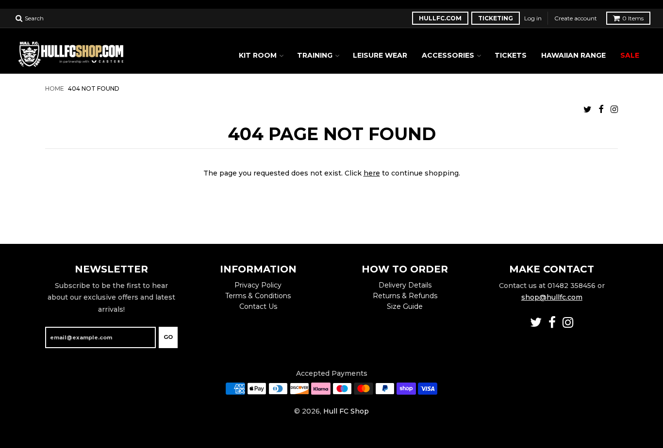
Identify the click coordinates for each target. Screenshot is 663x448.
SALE (629, 55)
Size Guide (405, 306)
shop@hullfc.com (551, 297)
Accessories (448, 55)
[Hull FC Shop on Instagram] (614, 109)
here (372, 173)
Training (314, 55)
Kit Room (258, 55)
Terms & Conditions (258, 295)
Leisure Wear (380, 55)
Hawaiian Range (573, 55)
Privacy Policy (258, 285)
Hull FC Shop (346, 411)
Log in (533, 18)
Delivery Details (405, 285)
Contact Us (258, 306)
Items (633, 18)
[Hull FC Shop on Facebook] (601, 109)
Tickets (511, 55)
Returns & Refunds (405, 295)
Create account (575, 18)
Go (168, 337)
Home (54, 88)
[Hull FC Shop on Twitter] (587, 109)
